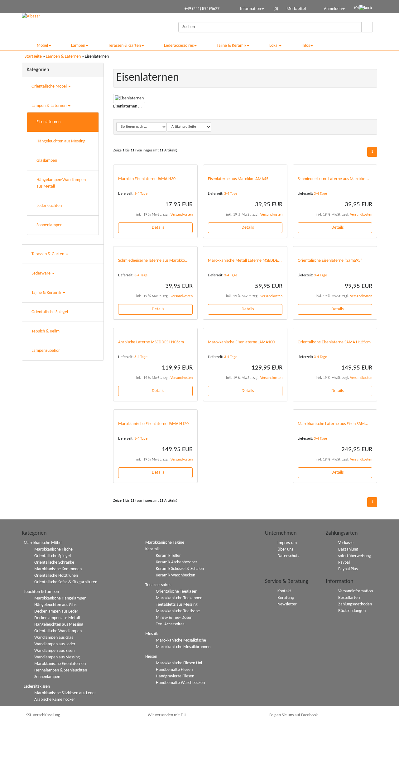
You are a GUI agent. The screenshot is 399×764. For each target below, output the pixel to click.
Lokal (273, 45)
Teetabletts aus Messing (177, 604)
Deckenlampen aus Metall (57, 618)
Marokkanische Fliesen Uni (179, 663)
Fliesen (151, 656)
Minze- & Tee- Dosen (174, 617)
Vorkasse (345, 543)
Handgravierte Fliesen (175, 676)
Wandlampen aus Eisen (54, 650)
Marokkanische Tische (53, 549)
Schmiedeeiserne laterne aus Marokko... (153, 260)
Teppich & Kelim (45, 331)
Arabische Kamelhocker (54, 699)
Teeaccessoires (158, 585)
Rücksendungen (352, 611)
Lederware (41, 273)
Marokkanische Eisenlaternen (60, 663)
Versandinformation (355, 591)
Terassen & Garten (124, 45)
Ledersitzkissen (37, 686)
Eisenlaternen (48, 122)
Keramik (152, 549)
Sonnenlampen (49, 225)
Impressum (287, 543)
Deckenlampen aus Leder (56, 611)
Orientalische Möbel (49, 86)
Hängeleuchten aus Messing (60, 141)
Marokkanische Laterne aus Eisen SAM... (333, 424)
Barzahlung (348, 549)
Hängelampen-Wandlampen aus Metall (61, 183)
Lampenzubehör (45, 350)
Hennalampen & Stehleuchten (60, 670)
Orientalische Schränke (54, 562)
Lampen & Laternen (49, 105)
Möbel (42, 45)
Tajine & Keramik (231, 45)
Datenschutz (288, 556)
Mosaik (151, 634)
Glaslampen (46, 160)
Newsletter (287, 604)
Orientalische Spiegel (49, 312)
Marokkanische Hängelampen (60, 598)
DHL (168, 715)
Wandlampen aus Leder (54, 644)
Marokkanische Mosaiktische (181, 640)
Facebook (293, 715)
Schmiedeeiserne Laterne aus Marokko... (333, 179)
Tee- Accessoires (170, 624)
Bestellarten (349, 597)
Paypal (344, 562)
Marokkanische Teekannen (179, 598)
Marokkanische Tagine (164, 542)
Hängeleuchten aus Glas (55, 605)
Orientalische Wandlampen (58, 631)
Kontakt (284, 591)
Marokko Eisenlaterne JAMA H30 (146, 179)
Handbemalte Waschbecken (180, 682)
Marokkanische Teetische (178, 611)
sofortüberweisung (354, 556)
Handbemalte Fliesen (174, 669)
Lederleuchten (49, 205)
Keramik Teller (168, 555)
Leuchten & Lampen (41, 592)
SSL (43, 715)
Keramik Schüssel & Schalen (180, 568)
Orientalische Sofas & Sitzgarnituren (65, 582)
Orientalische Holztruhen (56, 575)
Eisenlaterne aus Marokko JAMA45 (238, 179)
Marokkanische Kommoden (58, 569)
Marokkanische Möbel (43, 543)
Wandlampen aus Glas (53, 637)
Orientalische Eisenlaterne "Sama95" (330, 260)
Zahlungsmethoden (355, 604)
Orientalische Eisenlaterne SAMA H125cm (334, 342)
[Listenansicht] (369, 126)
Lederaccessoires (179, 45)
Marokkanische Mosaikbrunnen (183, 647)
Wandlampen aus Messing (57, 657)
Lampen (78, 45)
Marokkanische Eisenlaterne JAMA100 (241, 342)
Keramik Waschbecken (175, 575)
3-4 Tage (140, 194)
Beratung (285, 597)
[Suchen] (367, 27)
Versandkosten (182, 215)
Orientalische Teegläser (176, 591)
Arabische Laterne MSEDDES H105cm (151, 342)
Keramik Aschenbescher (176, 562)
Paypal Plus (348, 569)
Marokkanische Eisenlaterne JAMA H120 (153, 424)
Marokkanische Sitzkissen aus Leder (65, 693)
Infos (305, 45)
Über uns (285, 549)
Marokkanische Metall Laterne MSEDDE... (245, 260)
